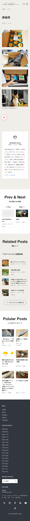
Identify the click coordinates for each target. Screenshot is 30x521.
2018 (3, 450)
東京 (4, 226)
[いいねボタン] (4, 117)
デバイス (25, 285)
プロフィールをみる (10, 175)
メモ (10, 345)
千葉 (23, 272)
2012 (3, 466)
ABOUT (4, 418)
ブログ (9, 23)
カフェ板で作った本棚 (22, 380)
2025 (3, 432)
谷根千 (18, 219)
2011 (3, 469)
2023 (3, 437)
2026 (3, 429)
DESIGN (4, 415)
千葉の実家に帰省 (15, 270)
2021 (3, 442)
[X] (4, 503)
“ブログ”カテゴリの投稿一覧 (16, 302)
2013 (3, 463)
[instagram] (10, 503)
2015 (3, 458)
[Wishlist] (15, 508)
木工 (24, 392)
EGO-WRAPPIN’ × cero (7, 220)
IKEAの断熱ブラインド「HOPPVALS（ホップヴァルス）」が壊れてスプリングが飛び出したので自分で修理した (8, 385)
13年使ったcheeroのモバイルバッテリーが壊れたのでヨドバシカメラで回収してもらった (19, 281)
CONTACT (5, 420)
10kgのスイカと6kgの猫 (17, 290)
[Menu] (24, 4)
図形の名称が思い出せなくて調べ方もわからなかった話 (8, 361)
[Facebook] (15, 503)
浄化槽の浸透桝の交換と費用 (22, 361)
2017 (3, 453)
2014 (3, 461)
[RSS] (20, 503)
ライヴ (11, 224)
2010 (3, 471)
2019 (3, 448)
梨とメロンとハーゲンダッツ (18, 262)
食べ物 (24, 264)
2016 (3, 456)
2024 (3, 434)
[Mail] (26, 503)
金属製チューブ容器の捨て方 (22, 340)
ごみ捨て (19, 345)
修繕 (24, 366)
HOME (4, 410)
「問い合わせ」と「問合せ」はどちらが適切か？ (8, 341)
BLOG (4, 412)
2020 (3, 445)
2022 (3, 440)
